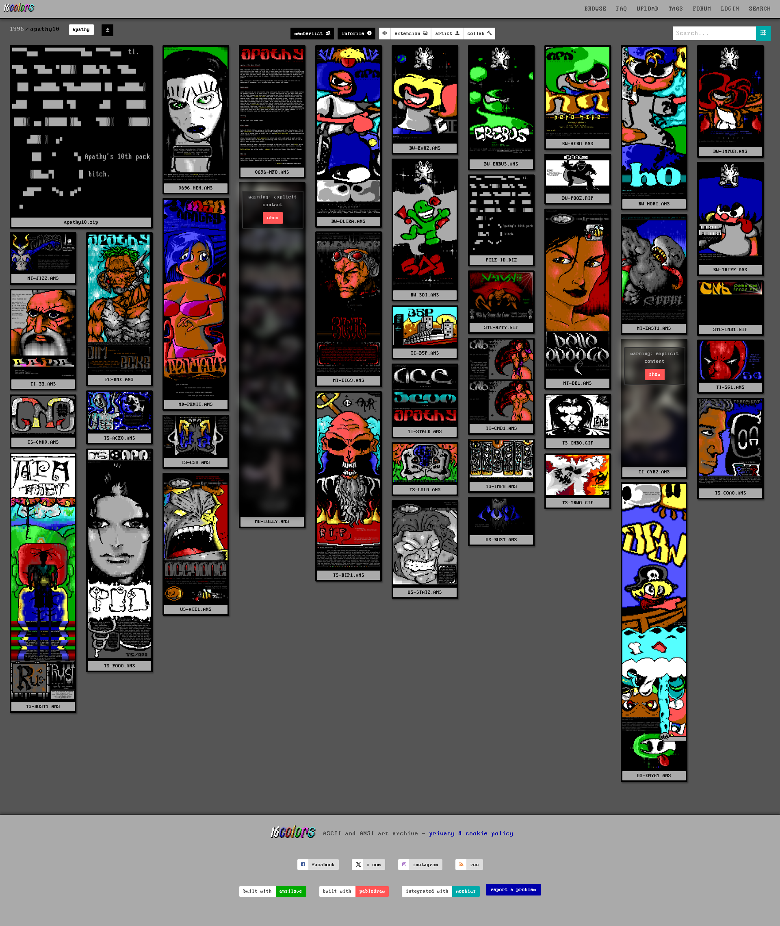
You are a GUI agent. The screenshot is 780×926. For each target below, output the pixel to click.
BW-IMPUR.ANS (730, 151)
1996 (17, 29)
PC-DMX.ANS (119, 379)
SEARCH (760, 9)
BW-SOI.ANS (425, 295)
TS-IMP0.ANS (501, 486)
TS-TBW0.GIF (578, 502)
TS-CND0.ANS (43, 442)
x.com (374, 864)
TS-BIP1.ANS (348, 575)
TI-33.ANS (43, 384)
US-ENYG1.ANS (654, 775)
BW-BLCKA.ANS (349, 221)
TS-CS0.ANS (196, 462)
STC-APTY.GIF (501, 327)
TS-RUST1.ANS (43, 706)
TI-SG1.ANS (730, 387)
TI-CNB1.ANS (501, 428)
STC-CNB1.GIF (730, 329)
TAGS (676, 9)
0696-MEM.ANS (196, 188)
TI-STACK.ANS (425, 431)
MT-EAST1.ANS (654, 328)
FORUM (702, 9)
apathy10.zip (81, 222)
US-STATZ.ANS (425, 592)
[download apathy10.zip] (107, 30)
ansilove (291, 891)
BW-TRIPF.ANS (730, 269)
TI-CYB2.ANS (654, 472)
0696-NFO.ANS (272, 172)
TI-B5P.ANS (425, 353)
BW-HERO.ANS (578, 143)
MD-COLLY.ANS (272, 521)
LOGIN (730, 9)
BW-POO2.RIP (578, 198)
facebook (323, 864)
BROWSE (596, 9)
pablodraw (372, 891)
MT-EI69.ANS (348, 380)
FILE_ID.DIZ (501, 260)
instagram (425, 864)
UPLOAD (648, 9)
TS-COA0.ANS (730, 493)
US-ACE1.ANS (196, 609)
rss (474, 864)
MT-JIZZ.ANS (43, 278)
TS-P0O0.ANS (119, 666)
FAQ (621, 9)
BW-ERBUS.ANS (501, 164)
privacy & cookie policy (471, 833)
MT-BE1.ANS (577, 383)
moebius (466, 891)
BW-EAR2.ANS (425, 148)
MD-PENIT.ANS (196, 404)
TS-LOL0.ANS (425, 489)
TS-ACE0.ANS (119, 438)
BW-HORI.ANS (654, 204)
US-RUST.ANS (501, 540)
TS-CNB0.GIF (578, 443)
